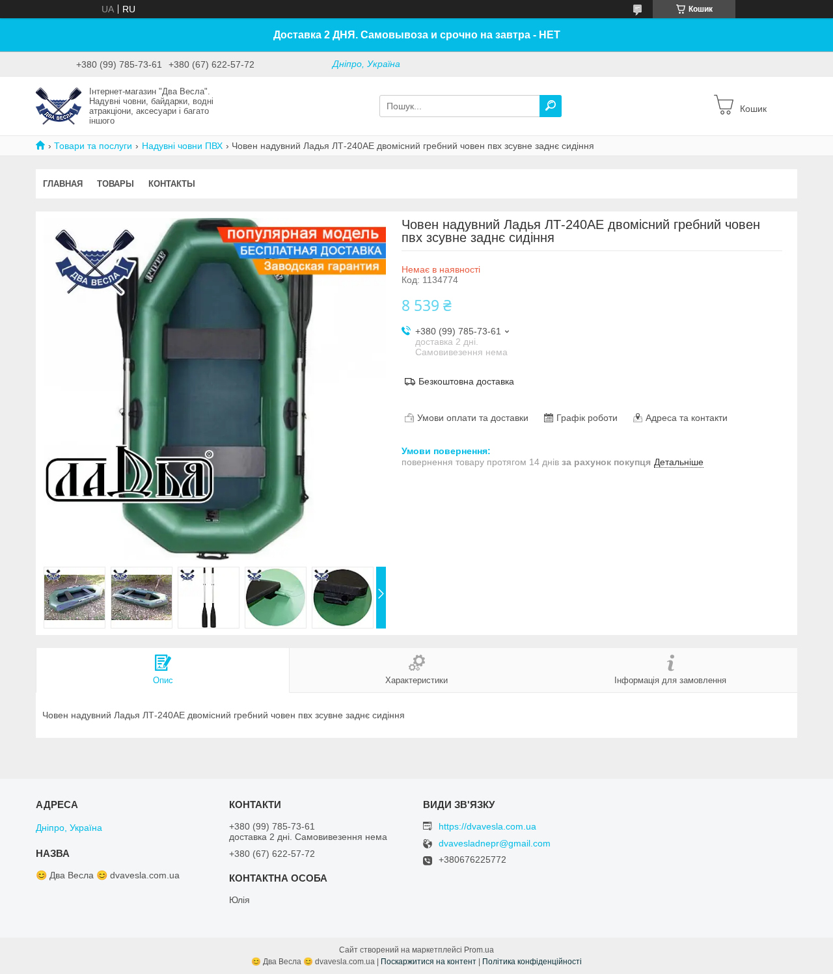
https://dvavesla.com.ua (487, 826)
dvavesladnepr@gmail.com (495, 843)
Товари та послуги (93, 146)
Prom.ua (479, 949)
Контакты (171, 184)
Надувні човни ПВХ (182, 146)
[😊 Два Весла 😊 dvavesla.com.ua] (58, 105)
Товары (115, 184)
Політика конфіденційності (532, 961)
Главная (63, 184)
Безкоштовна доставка (466, 381)
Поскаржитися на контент (428, 961)
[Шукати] (550, 106)
